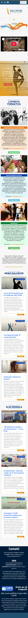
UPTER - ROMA (8, 79)
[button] (14, 19)
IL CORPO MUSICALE (9, 74)
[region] (14, 78)
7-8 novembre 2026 (9, 77)
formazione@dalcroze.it (16, 149)
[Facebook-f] (1, 2)
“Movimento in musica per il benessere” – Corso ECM (13, 429)
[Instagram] (4, 2)
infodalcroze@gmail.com (16, 554)
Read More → (21, 314)
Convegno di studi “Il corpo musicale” (12, 336)
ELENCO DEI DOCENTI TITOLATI (14, 267)
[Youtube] (7, 2)
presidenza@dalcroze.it (14, 556)
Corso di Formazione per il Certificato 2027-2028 (13, 294)
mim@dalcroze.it (16, 196)
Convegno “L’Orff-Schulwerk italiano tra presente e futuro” (13, 515)
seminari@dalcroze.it (16, 244)
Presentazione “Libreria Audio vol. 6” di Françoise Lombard (14, 473)
